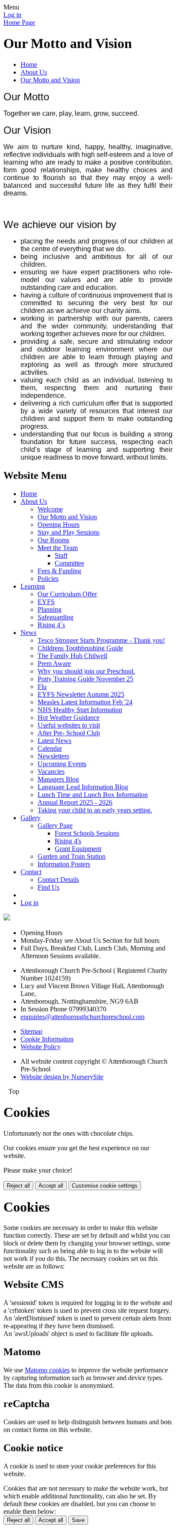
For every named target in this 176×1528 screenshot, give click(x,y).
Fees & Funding (59, 571)
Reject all (18, 1185)
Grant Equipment (78, 848)
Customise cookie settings (105, 1185)
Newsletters (53, 756)
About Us (34, 72)
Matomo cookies (47, 1370)
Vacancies (51, 771)
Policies (48, 578)
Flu (42, 686)
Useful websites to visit (69, 725)
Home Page (19, 22)
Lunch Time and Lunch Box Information (93, 794)
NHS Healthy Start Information (80, 709)
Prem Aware (54, 663)
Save (78, 1520)
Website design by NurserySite (62, 1076)
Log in (12, 14)
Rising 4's (68, 841)
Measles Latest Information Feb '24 (85, 702)
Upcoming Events (62, 763)
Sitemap (31, 1031)
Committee (69, 563)
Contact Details (58, 879)
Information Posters (64, 864)
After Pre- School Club (69, 733)
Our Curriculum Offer (67, 594)
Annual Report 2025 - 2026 (75, 802)
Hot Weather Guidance (69, 717)
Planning (50, 609)
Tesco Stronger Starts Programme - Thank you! (101, 640)
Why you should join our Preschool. (86, 671)
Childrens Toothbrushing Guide (80, 648)
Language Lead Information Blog (83, 787)
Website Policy (41, 1046)
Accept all (50, 1185)
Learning (33, 586)
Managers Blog (58, 779)
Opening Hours (58, 524)
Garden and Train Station (72, 856)
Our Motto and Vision (50, 80)
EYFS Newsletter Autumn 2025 (81, 694)
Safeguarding (55, 617)
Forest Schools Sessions (87, 833)
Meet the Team (58, 547)
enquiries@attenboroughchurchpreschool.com (82, 1016)
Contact (31, 871)
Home (29, 64)
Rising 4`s (51, 625)
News (28, 632)
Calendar (50, 748)
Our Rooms (53, 540)
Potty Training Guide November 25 (85, 679)
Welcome (50, 509)
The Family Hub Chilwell (72, 655)
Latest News (54, 740)
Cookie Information (47, 1039)
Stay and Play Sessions (69, 532)
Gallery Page (55, 825)
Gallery (31, 817)
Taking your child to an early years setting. (95, 810)
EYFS (46, 601)
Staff (61, 555)
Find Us (48, 887)
